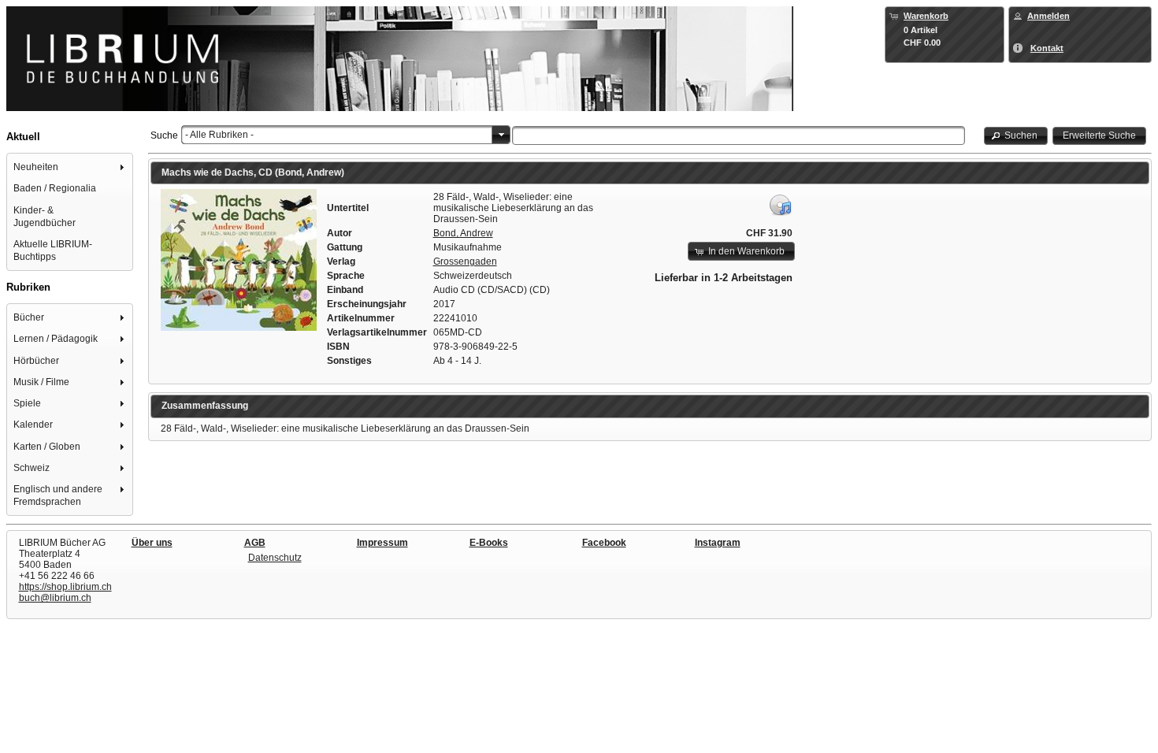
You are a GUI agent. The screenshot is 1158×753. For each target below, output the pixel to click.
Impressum (382, 542)
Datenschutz (275, 557)
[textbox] (739, 135)
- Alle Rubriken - (219, 134)
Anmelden (1048, 15)
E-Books (489, 542)
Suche (164, 135)
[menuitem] (70, 167)
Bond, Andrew (463, 233)
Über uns (152, 542)
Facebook (604, 542)
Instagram (717, 542)
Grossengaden (465, 261)
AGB (254, 542)
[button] (1016, 136)
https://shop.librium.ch (65, 586)
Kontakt (1046, 48)
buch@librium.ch (55, 597)
